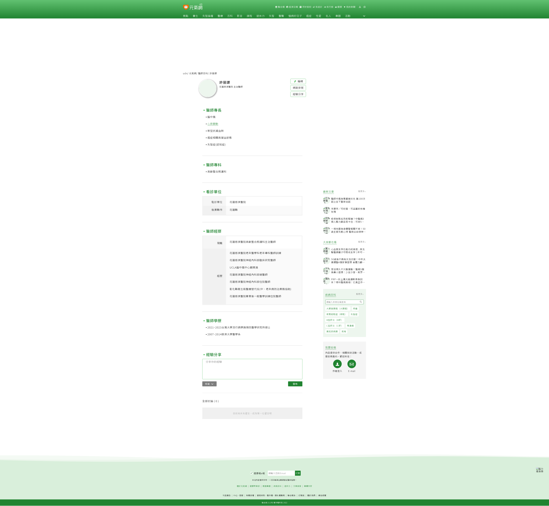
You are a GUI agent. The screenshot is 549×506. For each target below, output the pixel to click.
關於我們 (311, 495)
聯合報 (281, 7)
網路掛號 (298, 87)
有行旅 (329, 7)
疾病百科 (277, 486)
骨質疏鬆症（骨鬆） (336, 314)
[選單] (364, 7)
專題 (338, 16)
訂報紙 (302, 495)
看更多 (361, 191)
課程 (249, 16)
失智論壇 (207, 16)
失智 (271, 16)
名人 (328, 16)
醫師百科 (203, 73)
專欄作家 (308, 486)
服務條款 (261, 495)
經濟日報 (293, 7)
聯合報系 (292, 495)
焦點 (185, 16)
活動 (348, 16)
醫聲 (281, 16)
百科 (230, 16)
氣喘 (344, 331)
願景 (339, 7)
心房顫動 (212, 123)
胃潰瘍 (350, 325)
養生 (195, 16)
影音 (239, 16)
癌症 (309, 16)
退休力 (260, 16)
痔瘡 (355, 308)
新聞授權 (250, 495)
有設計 (318, 7)
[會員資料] (360, 7)
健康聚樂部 (255, 486)
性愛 (318, 16)
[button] (364, 15)
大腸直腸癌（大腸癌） (337, 308)
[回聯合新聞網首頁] (186, 7)
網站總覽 (322, 495)
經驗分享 (298, 94)
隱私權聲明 (280, 495)
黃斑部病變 (332, 331)
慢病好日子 (295, 16)
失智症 (354, 314)
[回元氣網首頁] (196, 7)
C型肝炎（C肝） (334, 325)
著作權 (270, 495)
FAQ (235, 495)
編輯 (300, 81)
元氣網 (192, 73)
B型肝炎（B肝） (334, 319)
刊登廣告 (227, 495)
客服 (241, 495)
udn (185, 73)
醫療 (220, 16)
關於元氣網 (242, 486)
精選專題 (267, 486)
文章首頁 (297, 486)
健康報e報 (259, 473)
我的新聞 (350, 7)
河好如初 (306, 7)
